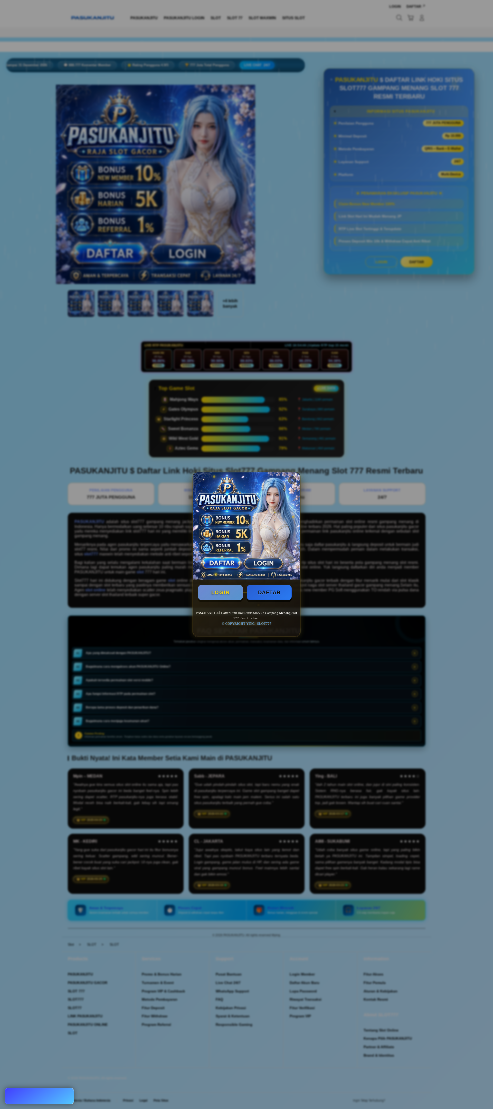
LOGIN (220, 592)
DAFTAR (269, 592)
